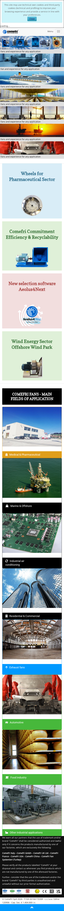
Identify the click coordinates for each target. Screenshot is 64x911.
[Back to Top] (32, 907)
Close (32, 18)
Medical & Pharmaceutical (24, 454)
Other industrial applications (26, 832)
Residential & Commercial (24, 616)
